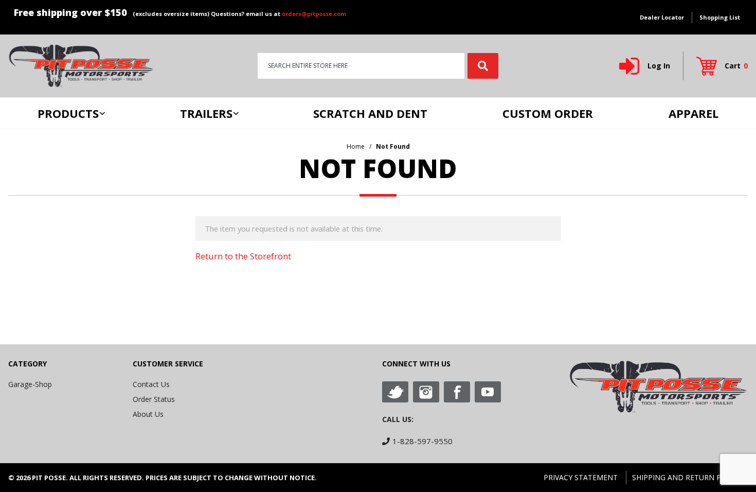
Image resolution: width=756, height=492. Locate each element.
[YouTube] (488, 391)
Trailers (206, 113)
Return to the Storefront (243, 256)
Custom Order (547, 113)
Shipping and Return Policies (690, 477)
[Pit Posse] (81, 65)
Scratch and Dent (370, 113)
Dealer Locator (662, 17)
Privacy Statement (581, 477)
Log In (658, 66)
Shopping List (719, 17)
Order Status (154, 399)
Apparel (693, 113)
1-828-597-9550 (422, 441)
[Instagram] (426, 391)
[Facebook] (457, 391)
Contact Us (151, 384)
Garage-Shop (30, 384)
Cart (736, 66)
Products (68, 113)
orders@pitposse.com (314, 13)
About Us (148, 414)
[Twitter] (395, 391)
